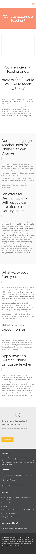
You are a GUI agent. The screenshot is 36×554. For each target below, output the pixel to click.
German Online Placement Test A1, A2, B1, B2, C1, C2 (18, 510)
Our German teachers (9, 513)
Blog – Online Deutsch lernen (12, 517)
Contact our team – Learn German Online (15, 528)
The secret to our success (10, 503)
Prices (5, 506)
